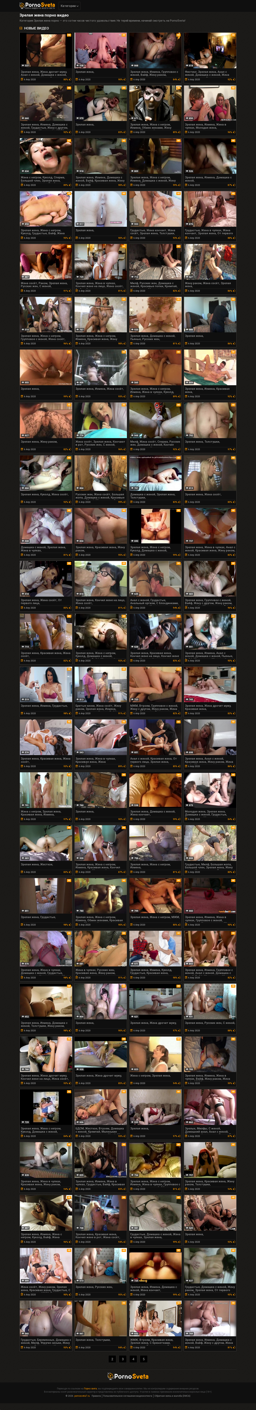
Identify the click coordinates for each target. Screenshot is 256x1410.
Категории (68, 6)
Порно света (90, 1388)
